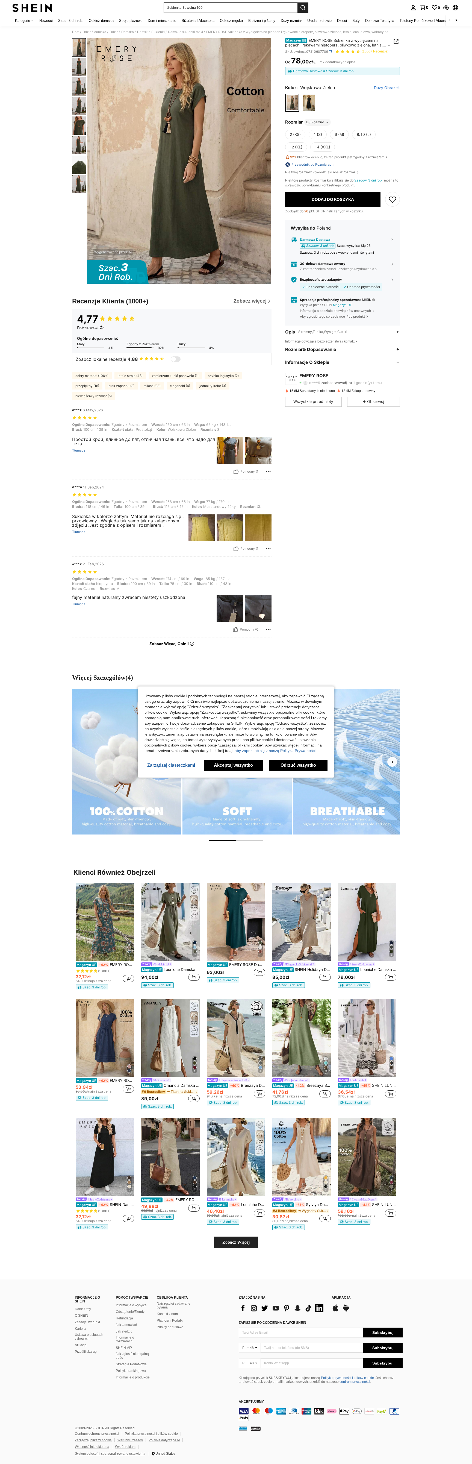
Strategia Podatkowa (131, 1364)
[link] (424, 7)
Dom (75, 32)
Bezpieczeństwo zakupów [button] (321, 280)
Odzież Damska (122, 32)
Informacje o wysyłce (131, 1305)
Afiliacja (81, 1345)
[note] (92, 987)
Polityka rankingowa (131, 1371)
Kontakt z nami (168, 1314)
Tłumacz (78, 450)
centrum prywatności (355, 1382)
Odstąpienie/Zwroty (130, 1312)
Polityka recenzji (87, 327)
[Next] (392, 762)
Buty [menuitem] (356, 21)
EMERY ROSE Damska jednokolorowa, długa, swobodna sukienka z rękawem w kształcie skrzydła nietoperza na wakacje (236, 964)
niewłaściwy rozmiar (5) (93, 396)
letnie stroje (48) (130, 376)
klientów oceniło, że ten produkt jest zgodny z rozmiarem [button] (337, 157)
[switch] (176, 359)
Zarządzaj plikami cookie (93, 1440)
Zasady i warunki (87, 1322)
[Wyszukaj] (302, 7)
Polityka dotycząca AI (164, 1440)
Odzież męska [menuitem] (231, 21)
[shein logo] (32, 7)
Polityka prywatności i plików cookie (347, 1378)
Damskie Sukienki (151, 32)
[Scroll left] (450, 20)
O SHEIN (81, 1315)
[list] (282, 1308)
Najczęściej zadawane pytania (173, 1305)
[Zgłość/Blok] (268, 471)
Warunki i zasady (130, 1440)
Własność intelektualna (92, 1447)
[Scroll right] (456, 20)
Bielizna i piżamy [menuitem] (261, 21)
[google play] (346, 1311)
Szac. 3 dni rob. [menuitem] (70, 21)
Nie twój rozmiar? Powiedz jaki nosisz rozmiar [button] (320, 172)
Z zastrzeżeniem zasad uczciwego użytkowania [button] (337, 269)
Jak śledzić (124, 1331)
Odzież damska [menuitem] (101, 21)
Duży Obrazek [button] (387, 88)
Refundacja (124, 1318)
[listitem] (104, 936)
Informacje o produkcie (133, 1377)
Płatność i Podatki (170, 1320)
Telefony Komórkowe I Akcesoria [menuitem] (426, 21)
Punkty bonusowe (170, 1327)
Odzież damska (94, 32)
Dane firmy (83, 1309)
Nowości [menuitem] (46, 21)
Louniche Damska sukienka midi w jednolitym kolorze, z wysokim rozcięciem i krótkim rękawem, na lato (367, 969)
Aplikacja (341, 1297)
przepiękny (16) (87, 386)
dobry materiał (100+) (91, 376)
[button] (446, 7)
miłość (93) (152, 386)
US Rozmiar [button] (315, 122)
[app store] (335, 1311)
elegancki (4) (180, 386)
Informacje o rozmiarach (125, 1339)
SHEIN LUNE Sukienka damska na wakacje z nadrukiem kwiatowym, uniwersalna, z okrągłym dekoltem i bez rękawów (367, 1085)
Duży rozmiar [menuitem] (291, 21)
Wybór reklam (125, 1447)
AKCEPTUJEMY (251, 1402)
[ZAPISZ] (392, 199)
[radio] (292, 103)
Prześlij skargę (86, 1352)
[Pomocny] (236, 471)
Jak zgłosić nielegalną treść (132, 1356)
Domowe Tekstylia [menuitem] (379, 21)
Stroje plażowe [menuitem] (130, 21)
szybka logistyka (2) (223, 376)
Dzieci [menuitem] (342, 21)
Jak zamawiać (126, 1325)
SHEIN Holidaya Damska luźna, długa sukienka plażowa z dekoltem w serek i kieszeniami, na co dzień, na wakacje (302, 969)
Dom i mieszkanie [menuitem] (162, 21)
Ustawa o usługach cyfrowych (89, 1336)
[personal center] (413, 7)
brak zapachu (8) (121, 386)
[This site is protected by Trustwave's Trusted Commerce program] (243, 1428)
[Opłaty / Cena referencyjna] (314, 62)
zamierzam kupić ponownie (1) (175, 376)
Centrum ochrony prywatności (97, 1434)
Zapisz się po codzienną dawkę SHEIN (272, 1323)
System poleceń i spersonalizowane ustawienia (110, 1454)
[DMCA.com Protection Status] (256, 1428)
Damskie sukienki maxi (185, 32)
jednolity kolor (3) (212, 386)
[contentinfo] (321, 1414)
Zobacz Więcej (236, 1242)
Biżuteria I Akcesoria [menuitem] (198, 21)
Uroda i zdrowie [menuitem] (319, 21)
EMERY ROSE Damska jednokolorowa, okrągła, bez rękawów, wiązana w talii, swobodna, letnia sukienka (171, 1199)
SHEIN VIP (124, 1348)
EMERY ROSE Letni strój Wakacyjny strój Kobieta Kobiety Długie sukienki (105, 964)
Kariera (80, 1329)
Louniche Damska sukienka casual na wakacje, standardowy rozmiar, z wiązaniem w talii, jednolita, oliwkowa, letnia (171, 969)
